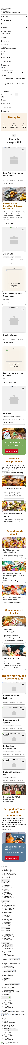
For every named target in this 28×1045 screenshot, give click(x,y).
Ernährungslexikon (8, 934)
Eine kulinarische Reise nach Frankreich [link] (13, 598)
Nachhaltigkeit (7, 974)
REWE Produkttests (9, 955)
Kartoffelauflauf (8, 895)
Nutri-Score (6, 994)
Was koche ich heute (9, 993)
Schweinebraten (8, 919)
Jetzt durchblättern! (12, 858)
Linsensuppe (7, 877)
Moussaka (6, 890)
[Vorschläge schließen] (2, 97)
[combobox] (8, 95)
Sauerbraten (7, 923)
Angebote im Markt (8, 948)
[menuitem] (14, 16)
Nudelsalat (6, 892)
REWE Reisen (7, 1000)
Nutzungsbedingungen (9, 1022)
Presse (5, 979)
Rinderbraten (7, 916)
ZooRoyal (6, 1006)
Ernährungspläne (8, 925)
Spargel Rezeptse (8, 869)
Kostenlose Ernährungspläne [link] (10, 630)
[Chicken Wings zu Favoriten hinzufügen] (23, 309)
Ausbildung (6, 978)
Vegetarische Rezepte (9, 908)
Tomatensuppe (7, 918)
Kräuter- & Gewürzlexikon (10, 937)
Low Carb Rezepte (8, 911)
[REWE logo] (3, 67)
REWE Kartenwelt (8, 1003)
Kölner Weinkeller (8, 1007)
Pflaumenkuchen (8, 920)
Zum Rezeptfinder (11, 451)
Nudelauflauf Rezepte (9, 897)
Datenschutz (7, 1020)
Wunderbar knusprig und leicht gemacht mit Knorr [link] (13, 575)
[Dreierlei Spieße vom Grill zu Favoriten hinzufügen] (23, 761)
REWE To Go (7, 1002)
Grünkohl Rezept (8, 870)
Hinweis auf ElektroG (9, 1026)
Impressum (6, 1021)
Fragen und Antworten (9, 987)
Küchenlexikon (7, 935)
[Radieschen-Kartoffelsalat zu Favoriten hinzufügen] (23, 735)
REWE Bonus (7, 951)
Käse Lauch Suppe (8, 871)
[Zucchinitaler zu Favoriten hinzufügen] (23, 229)
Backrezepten (6, 473)
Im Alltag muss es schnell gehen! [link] (11, 551)
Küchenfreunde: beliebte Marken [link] (13, 514)
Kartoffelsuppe (7, 876)
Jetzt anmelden (6, 829)
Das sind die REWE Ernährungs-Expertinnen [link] (11, 799)
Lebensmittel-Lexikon (9, 988)
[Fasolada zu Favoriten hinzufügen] (23, 389)
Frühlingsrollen (7, 922)
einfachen (9, 469)
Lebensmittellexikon (9, 932)
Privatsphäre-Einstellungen (10, 1024)
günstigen (16, 469)
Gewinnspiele (7, 954)
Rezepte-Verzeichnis (9, 990)
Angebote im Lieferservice (10, 950)
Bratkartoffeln (7, 893)
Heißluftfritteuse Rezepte (10, 874)
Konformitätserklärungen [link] (9, 1028)
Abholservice (7, 964)
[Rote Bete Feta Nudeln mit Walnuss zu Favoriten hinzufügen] (23, 150)
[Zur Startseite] (6, 3)
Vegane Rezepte (8, 909)
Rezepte (15, 82)
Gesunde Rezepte (8, 912)
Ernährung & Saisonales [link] (13, 489)
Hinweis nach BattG (9, 1025)
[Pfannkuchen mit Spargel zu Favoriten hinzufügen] (23, 709)
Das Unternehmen (8, 975)
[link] (15, 72)
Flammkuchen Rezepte (9, 905)
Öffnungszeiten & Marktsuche (11, 991)
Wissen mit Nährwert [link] (11, 658)
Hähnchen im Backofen (9, 873)
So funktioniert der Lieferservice (12, 963)
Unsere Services (8, 952)
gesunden (5, 471)
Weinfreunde (7, 1005)
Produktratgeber (8, 939)
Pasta (3, 465)
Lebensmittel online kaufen (10, 962)
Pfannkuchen (7, 885)
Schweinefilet (7, 915)
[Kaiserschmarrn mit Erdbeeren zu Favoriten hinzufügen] (23, 685)
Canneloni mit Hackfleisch (10, 888)
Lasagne (6, 889)
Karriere (6, 976)
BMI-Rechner (7, 938)
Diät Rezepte (7, 907)
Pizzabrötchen (7, 896)
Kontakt (6, 981)
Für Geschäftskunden (9, 967)
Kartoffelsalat (7, 886)
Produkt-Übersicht (8, 966)
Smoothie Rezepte (8, 913)
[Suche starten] (16, 94)
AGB (5, 1018)
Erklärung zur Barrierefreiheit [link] (10, 1030)
